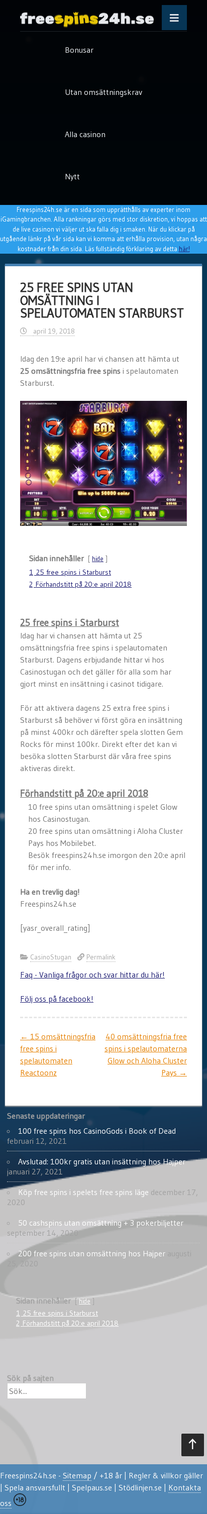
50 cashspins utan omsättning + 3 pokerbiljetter (100, 1223)
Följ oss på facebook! (56, 999)
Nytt (72, 176)
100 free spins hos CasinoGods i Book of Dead (97, 1131)
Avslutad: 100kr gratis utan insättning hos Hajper (101, 1161)
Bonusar (79, 50)
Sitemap (77, 1475)
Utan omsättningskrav (103, 92)
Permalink (101, 956)
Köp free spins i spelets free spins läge (83, 1192)
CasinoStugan (50, 956)
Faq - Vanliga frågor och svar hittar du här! (92, 974)
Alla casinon (85, 134)
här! (184, 249)
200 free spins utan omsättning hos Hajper (91, 1253)
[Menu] (174, 17)
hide (98, 559)
